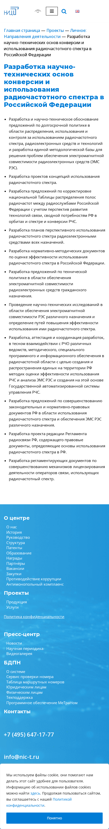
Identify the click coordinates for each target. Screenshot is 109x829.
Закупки (14, 573)
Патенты (14, 547)
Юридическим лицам (26, 686)
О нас (11, 526)
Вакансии (15, 568)
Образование (18, 552)
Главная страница (22, 30)
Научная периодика (24, 648)
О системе (15, 671)
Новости (14, 643)
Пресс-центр (22, 634)
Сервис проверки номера (29, 676)
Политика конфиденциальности (34, 616)
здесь (35, 793)
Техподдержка (19, 697)
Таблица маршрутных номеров (35, 681)
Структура (15, 542)
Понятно (54, 818)
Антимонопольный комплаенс (35, 584)
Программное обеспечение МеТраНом (42, 702)
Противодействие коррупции (33, 578)
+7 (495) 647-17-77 (29, 734)
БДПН (12, 663)
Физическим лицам (24, 692)
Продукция (16, 601)
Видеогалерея (19, 653)
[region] (54, 796)
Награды (14, 558)
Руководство (18, 537)
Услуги (12, 607)
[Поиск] (64, 11)
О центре (17, 518)
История (14, 532)
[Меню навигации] (52, 11)
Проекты (55, 30)
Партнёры (15, 563)
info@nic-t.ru (21, 756)
